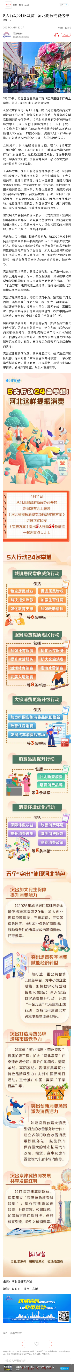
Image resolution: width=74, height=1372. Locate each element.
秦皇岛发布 (18, 33)
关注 (65, 34)
